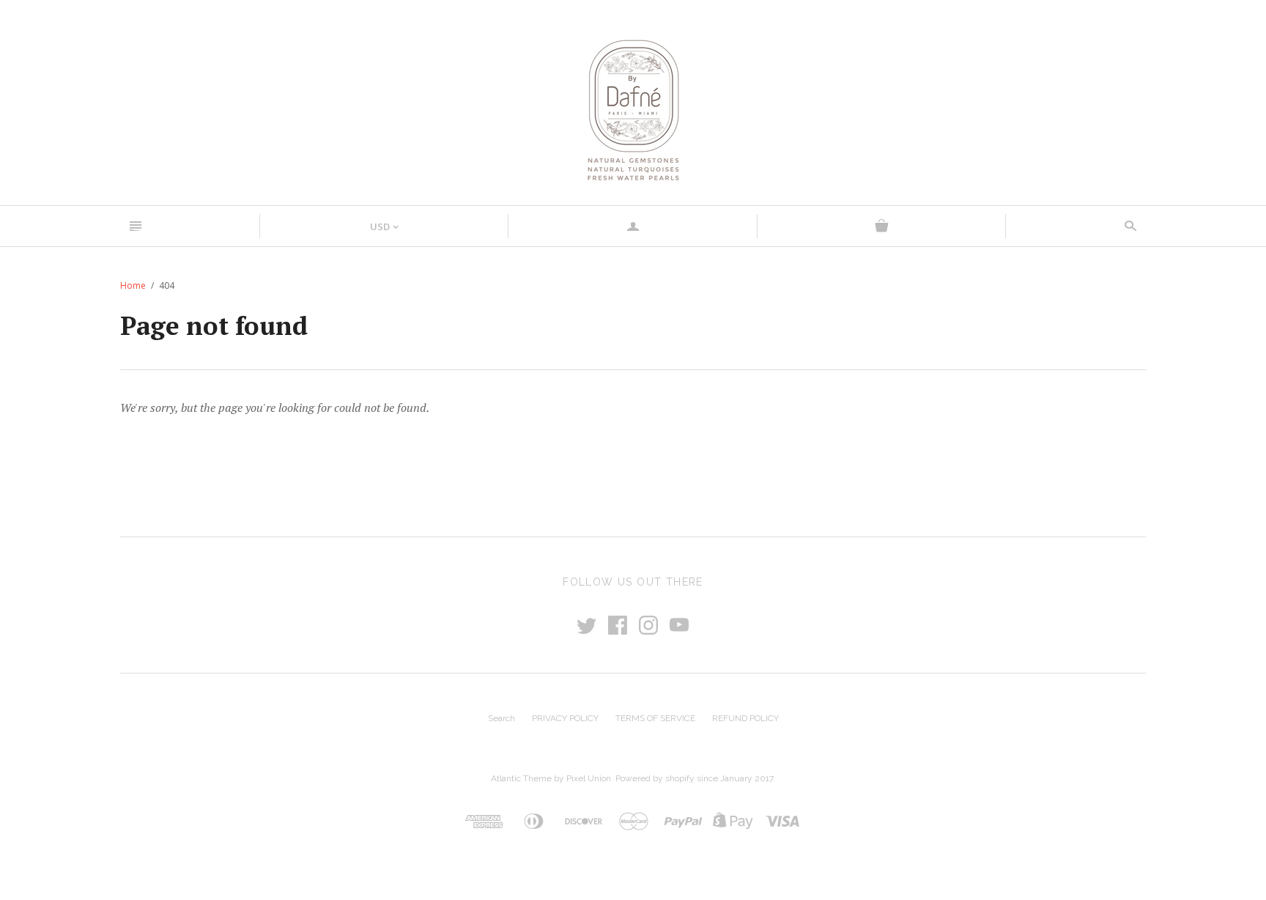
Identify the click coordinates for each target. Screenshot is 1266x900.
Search (501, 718)
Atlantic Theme (521, 778)
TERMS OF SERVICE (655, 718)
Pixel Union (588, 778)
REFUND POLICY (745, 718)
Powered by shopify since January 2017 (694, 778)
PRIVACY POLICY (565, 718)
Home (133, 285)
